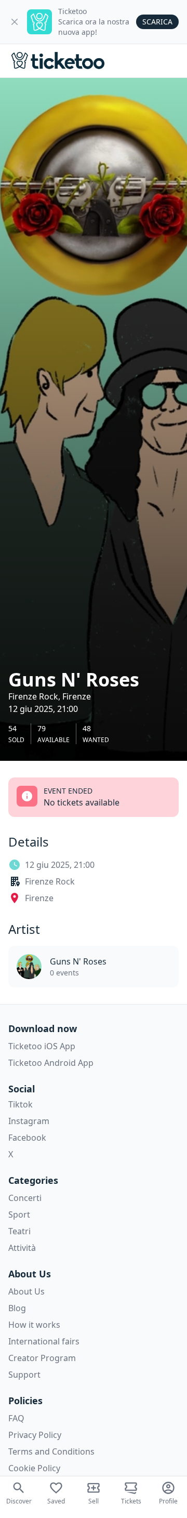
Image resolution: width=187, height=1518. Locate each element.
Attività (22, 1247)
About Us (26, 1291)
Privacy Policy (34, 1435)
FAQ (16, 1418)
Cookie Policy (34, 1468)
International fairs (43, 1341)
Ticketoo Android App (51, 1062)
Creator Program (42, 1358)
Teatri (19, 1231)
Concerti (25, 1198)
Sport (19, 1214)
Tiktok (20, 1104)
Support (24, 1374)
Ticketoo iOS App (41, 1046)
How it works (34, 1324)
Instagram (28, 1121)
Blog (17, 1308)
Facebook (27, 1137)
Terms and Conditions (51, 1451)
